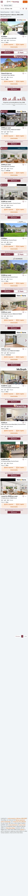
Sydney (22, 829)
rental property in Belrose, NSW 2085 (17, 818)
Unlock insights (14, 47)
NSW (12, 12)
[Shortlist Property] (23, 37)
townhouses (7, 821)
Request (8, 52)
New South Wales (10, 828)
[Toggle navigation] (2, 2)
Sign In (25, 2)
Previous (18, 636)
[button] (2, 28)
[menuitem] (13, 9)
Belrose (17, 12)
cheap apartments (12, 825)
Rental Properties (5, 12)
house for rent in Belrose (19, 821)
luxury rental (22, 825)
